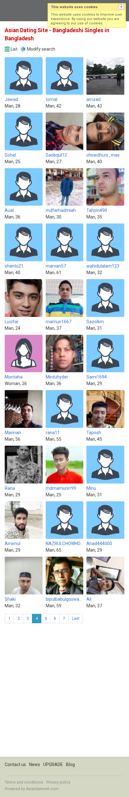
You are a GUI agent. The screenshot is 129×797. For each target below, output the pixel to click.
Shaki (10, 599)
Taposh (93, 432)
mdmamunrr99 (61, 488)
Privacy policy (58, 782)
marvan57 (56, 265)
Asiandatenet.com (42, 789)
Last (76, 618)
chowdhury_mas (103, 155)
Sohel (10, 155)
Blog (70, 764)
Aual (9, 210)
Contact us (15, 764)
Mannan (13, 432)
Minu (91, 488)
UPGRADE (53, 764)
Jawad (11, 99)
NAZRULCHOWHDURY (67, 543)
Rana (10, 488)
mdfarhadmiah (61, 210)
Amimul (12, 543)
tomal (51, 99)
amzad (93, 99)
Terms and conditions (24, 782)
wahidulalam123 (102, 265)
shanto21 (14, 265)
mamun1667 (58, 321)
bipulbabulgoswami (65, 599)
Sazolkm (95, 321)
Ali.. (89, 599)
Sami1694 (96, 376)
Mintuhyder (57, 376)
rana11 (53, 432)
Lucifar (11, 321)
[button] (121, 6)
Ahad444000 (99, 543)
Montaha (14, 376)
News (34, 764)
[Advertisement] (64, 692)
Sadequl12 (56, 155)
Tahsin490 (96, 210)
